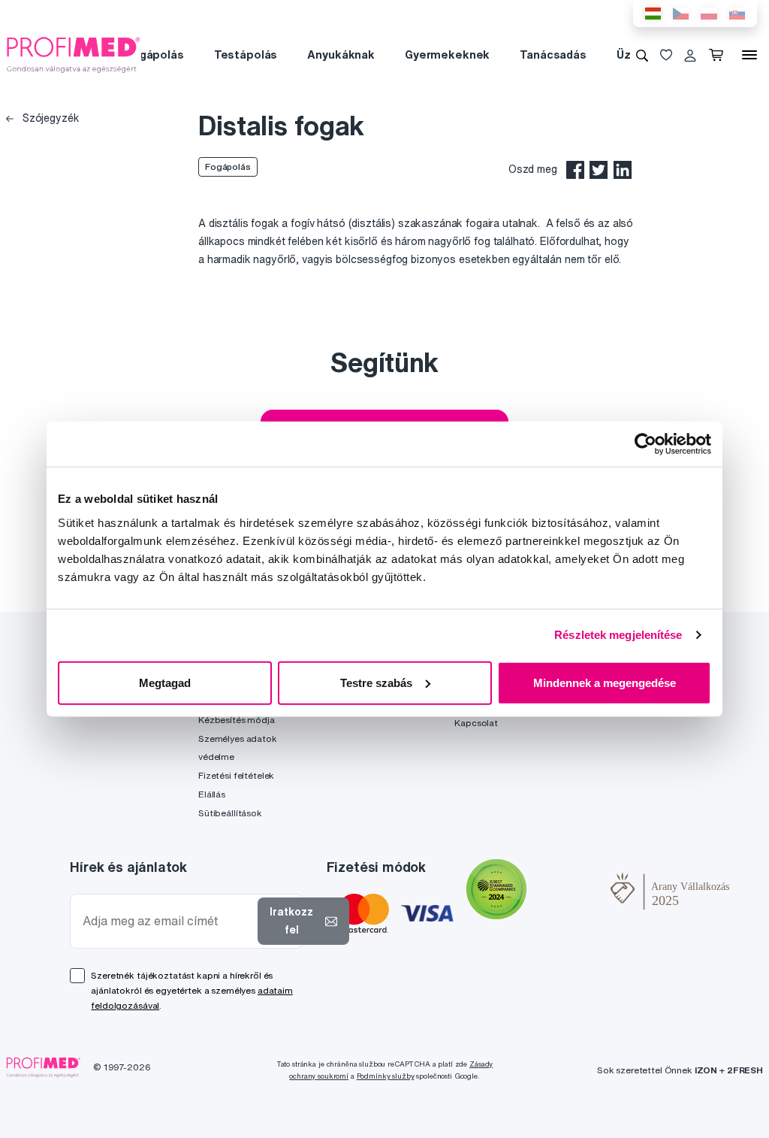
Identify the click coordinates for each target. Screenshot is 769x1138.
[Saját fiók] (690, 55)
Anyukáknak (341, 54)
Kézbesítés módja (236, 720)
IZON (706, 1070)
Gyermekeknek (447, 54)
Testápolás (246, 54)
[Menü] (749, 55)
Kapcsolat (476, 723)
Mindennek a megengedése (604, 682)
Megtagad (165, 682)
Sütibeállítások (230, 813)
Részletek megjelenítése (618, 634)
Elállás (211, 794)
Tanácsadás (553, 54)
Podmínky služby (386, 1076)
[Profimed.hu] (73, 54)
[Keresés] (642, 55)
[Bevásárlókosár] (719, 55)
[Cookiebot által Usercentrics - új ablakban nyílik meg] (645, 444)
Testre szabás (376, 682)
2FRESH (745, 1070)
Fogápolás (154, 54)
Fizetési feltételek (236, 775)
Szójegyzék (49, 118)
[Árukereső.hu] (568, 891)
